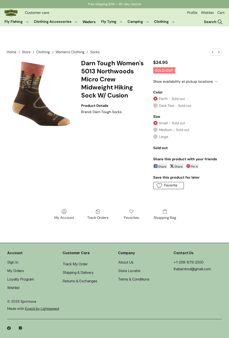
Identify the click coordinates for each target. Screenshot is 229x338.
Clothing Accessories (52, 21)
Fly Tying (109, 21)
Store (26, 52)
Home (11, 52)
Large (163, 136)
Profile (192, 12)
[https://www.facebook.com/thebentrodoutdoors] (9, 328)
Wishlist (207, 12)
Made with (33, 308)
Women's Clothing (70, 52)
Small (172, 123)
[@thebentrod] (21, 328)
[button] (168, 185)
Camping (135, 21)
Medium (174, 129)
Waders (89, 21)
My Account (64, 217)
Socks (95, 52)
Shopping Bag (165, 217)
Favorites (131, 217)
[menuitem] (213, 52)
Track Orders (97, 217)
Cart (221, 12)
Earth (172, 98)
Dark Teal (175, 105)
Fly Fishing (13, 21)
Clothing (161, 21)
